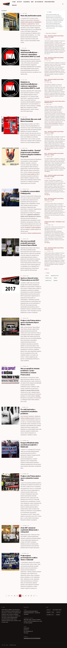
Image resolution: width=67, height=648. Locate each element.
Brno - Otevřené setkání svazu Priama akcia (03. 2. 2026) (53, 154)
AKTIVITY (19, 2)
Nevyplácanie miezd (54, 275)
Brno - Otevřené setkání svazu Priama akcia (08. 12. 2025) (53, 176)
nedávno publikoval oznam (27, 418)
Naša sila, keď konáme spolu (31, 16)
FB (64, 120)
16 (31, 595)
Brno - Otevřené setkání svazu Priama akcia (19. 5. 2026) (53, 58)
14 (25, 595)
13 (22, 595)
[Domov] (6, 4)
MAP (32, 2)
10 (14, 595)
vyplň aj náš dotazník (53, 123)
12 (20, 595)
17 (33, 595)
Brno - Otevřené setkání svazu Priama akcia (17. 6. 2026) (53, 36)
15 (28, 595)
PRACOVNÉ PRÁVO (50, 2)
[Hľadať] (63, 4)
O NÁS (14, 2)
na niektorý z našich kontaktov (33, 227)
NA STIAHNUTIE (39, 2)
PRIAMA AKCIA (13, 645)
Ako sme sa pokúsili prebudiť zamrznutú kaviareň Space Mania (29, 243)
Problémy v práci (48, 278)
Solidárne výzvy (48, 280)
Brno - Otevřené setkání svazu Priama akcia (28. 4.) (53, 80)
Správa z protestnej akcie (34, 233)
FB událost (47, 149)
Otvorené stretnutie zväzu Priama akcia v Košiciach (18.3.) (54, 102)
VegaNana (55, 280)
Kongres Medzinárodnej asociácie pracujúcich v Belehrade (29, 445)
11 (17, 595)
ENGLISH (14, 5)
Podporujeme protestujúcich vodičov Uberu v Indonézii (29, 558)
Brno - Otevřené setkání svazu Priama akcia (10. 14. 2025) (53, 199)
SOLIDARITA (26, 2)
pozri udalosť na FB (33, 174)
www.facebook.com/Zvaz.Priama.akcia (32, 638)
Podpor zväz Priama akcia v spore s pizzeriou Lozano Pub (31, 478)
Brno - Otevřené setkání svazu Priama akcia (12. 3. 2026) (53, 132)
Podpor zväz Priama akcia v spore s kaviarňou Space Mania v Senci (31, 322)
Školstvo (55, 278)
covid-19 (47, 275)
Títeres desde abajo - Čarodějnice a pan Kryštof (54, 222)
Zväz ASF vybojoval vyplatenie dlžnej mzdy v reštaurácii (30, 530)
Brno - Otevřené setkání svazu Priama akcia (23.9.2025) (53, 248)
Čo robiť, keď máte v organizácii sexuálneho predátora (29, 411)
